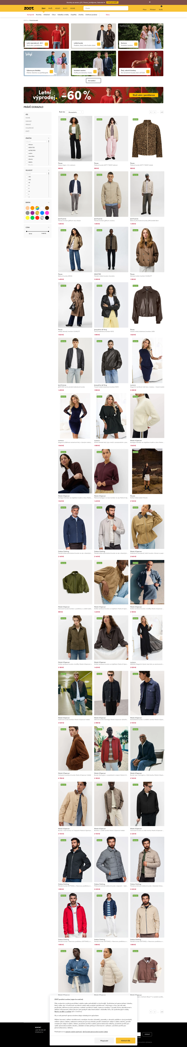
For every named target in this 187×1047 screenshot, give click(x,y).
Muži (50, 8)
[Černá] (47, 218)
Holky (57, 8)
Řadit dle (62, 112)
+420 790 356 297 (40, 1030)
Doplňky (74, 15)
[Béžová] (28, 208)
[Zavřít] (150, 2)
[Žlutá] (28, 218)
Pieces (60, 163)
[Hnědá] (47, 208)
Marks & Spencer (136, 440)
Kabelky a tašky (63, 15)
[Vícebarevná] (37, 208)
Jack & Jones (62, 219)
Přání (144, 9)
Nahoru (182, 1035)
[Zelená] (32, 218)
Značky (81, 15)
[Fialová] (32, 213)
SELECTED (97, 274)
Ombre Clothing (63, 551)
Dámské (28, 121)
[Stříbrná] (42, 218)
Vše (27, 114)
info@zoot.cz (39, 1032)
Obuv (54, 15)
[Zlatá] (37, 213)
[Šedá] (28, 213)
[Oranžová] (32, 208)
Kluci (65, 8)
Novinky (38, 15)
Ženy (43, 8)
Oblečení (46, 15)
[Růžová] (47, 213)
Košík (161, 7)
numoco (133, 385)
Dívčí (27, 131)
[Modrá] (42, 213)
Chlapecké (30, 128)
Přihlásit (153, 9)
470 (162, 112)
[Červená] (37, 218)
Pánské (28, 124)
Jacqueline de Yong (100, 329)
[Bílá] (42, 208)
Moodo (132, 496)
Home (72, 8)
